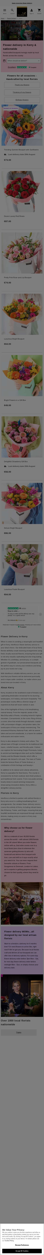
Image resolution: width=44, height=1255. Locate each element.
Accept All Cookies (22, 1251)
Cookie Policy (9, 1240)
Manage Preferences (22, 1245)
